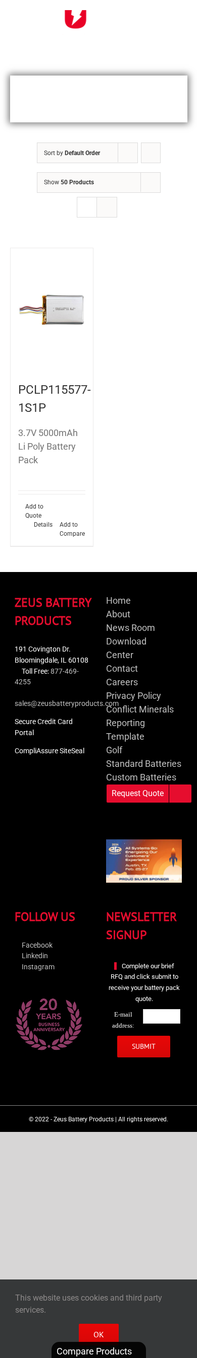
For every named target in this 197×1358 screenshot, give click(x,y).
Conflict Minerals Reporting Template (140, 723)
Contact (122, 668)
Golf (114, 750)
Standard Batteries (143, 763)
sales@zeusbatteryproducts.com (67, 703)
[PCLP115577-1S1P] (52, 309)
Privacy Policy (133, 695)
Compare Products (95, 1351)
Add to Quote (34, 511)
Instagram (37, 967)
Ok (98, 1334)
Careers (122, 682)
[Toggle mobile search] (160, 15)
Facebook (36, 945)
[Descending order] (151, 152)
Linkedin (34, 956)
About (118, 614)
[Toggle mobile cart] (141, 15)
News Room (130, 627)
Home (118, 600)
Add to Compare (72, 529)
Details (43, 524)
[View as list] (107, 207)
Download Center (126, 648)
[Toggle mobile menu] (178, 15)
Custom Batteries (141, 777)
